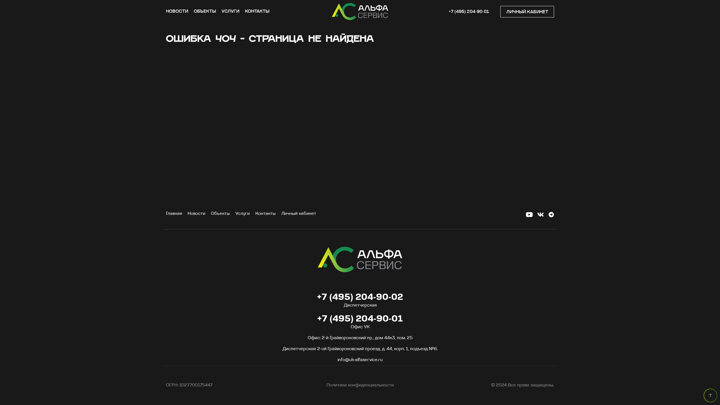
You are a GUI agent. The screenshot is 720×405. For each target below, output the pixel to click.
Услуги (230, 11)
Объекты (205, 11)
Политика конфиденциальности (360, 385)
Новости (177, 11)
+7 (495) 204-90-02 (360, 297)
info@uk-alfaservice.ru (360, 360)
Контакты (257, 11)
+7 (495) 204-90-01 (469, 12)
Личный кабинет (527, 12)
